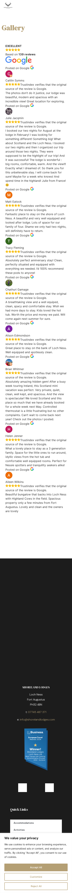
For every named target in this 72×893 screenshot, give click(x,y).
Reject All (36, 886)
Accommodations (24, 822)
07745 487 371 (37, 712)
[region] (36, 863)
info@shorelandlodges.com (37, 719)
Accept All (36, 867)
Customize (36, 876)
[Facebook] (22, 787)
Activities (19, 829)
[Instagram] (49, 787)
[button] (64, 5)
